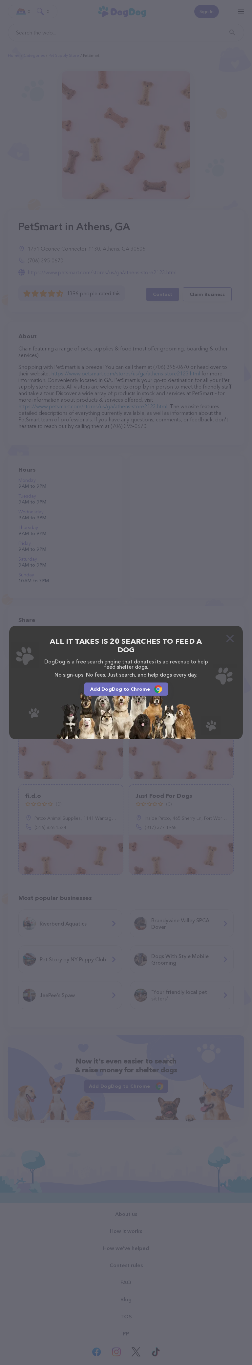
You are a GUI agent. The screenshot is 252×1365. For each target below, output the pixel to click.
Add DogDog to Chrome (120, 689)
